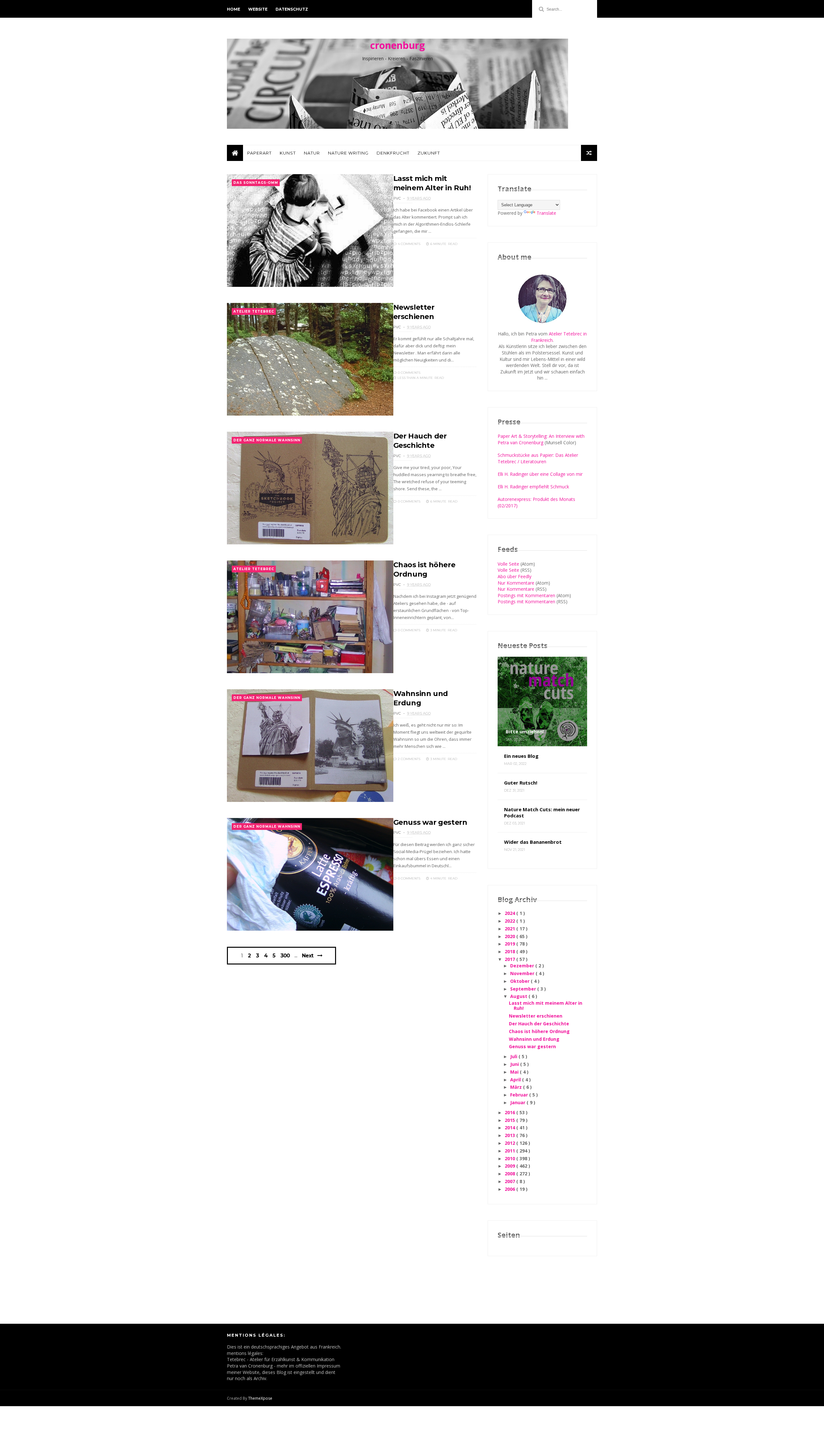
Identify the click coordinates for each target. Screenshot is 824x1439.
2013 (510, 1135)
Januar (518, 1102)
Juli (514, 1056)
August (519, 996)
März (516, 1087)
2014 (510, 1127)
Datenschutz (292, 9)
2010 (510, 1158)
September (523, 989)
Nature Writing (348, 152)
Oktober (520, 981)
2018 (510, 951)
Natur (312, 152)
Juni (515, 1064)
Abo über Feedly (514, 576)
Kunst (288, 152)
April (516, 1080)
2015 (510, 1120)
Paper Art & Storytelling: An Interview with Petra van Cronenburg (541, 439)
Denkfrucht (393, 152)
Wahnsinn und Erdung (534, 1039)
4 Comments (408, 244)
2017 (510, 959)
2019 (510, 944)
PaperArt (259, 152)
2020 (510, 936)
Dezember (522, 966)
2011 (510, 1151)
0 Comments (408, 373)
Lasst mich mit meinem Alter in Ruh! (545, 1005)
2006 (510, 1189)
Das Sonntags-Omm (255, 183)
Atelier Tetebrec (253, 311)
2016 (510, 1112)
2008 (510, 1174)
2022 (510, 921)
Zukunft (428, 152)
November (523, 973)
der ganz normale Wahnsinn (266, 440)
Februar (519, 1095)
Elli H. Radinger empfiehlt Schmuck (533, 487)
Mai (515, 1072)
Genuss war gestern (430, 822)
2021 (510, 929)
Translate (546, 213)
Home (233, 9)
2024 (510, 913)
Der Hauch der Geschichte (539, 1023)
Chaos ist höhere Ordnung (539, 1031)
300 (285, 955)
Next (307, 955)
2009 (510, 1166)
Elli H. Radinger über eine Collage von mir (540, 474)
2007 (510, 1181)
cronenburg (397, 45)
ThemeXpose (260, 1398)
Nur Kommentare (516, 583)
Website (257, 9)
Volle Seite (508, 564)
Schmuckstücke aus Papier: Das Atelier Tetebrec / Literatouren (538, 458)
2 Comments (408, 759)
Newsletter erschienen (535, 1016)
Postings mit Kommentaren (526, 595)
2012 (510, 1143)
